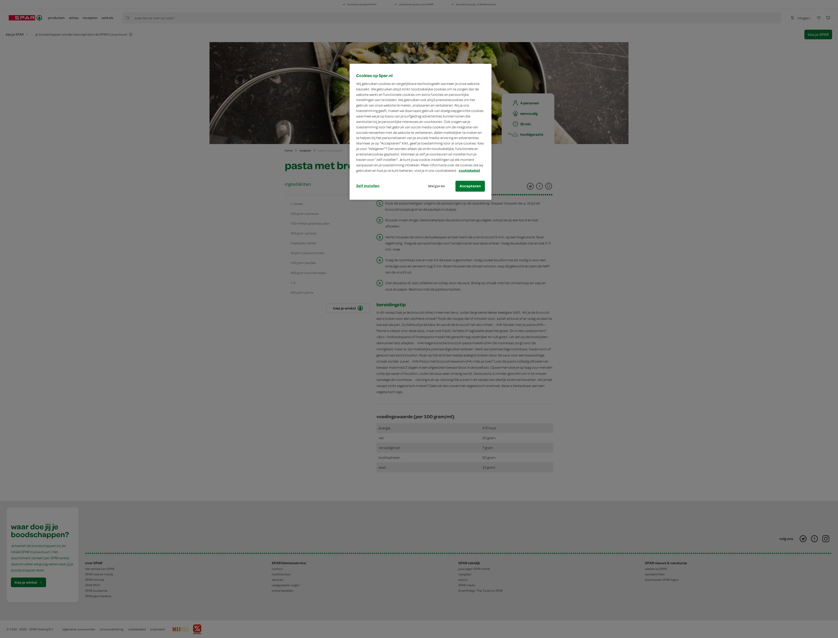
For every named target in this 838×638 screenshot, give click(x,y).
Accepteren (470, 186)
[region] (420, 131)
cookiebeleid (469, 170)
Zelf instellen (368, 185)
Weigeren (436, 186)
